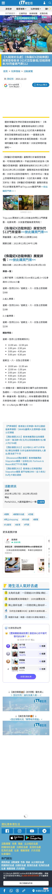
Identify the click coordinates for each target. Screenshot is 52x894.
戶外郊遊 (35, 850)
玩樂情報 (15, 71)
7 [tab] (20, 19)
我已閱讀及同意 (26, 883)
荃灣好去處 (35, 847)
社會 (16, 850)
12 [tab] (33, 19)
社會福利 (5, 853)
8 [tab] (22, 19)
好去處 (26, 519)
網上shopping (11, 519)
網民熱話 (5, 862)
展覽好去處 (19, 514)
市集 (14, 843)
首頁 (5, 71)
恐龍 (31, 514)
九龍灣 (41, 501)
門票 (27, 524)
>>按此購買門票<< (34, 231)
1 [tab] (20, 16)
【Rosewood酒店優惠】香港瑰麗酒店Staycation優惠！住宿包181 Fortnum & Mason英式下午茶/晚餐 (24, 461)
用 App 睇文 (42, 84)
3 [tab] (25, 16)
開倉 (20, 843)
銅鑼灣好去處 (8, 847)
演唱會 (8, 8)
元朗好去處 (22, 847)
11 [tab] (30, 19)
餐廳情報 (24, 850)
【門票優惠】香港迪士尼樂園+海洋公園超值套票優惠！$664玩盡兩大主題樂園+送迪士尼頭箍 (25, 429)
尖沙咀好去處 (31, 843)
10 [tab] (28, 19)
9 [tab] (25, 19)
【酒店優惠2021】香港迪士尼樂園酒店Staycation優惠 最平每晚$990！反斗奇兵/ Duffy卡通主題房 (25, 471)
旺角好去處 (7, 850)
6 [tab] (33, 16)
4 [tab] (28, 16)
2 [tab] (22, 16)
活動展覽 (28, 71)
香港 (18, 524)
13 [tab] (26, 22)
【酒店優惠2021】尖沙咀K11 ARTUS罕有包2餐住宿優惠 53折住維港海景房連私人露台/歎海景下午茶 (25, 450)
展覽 (36, 519)
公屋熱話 (23, 13)
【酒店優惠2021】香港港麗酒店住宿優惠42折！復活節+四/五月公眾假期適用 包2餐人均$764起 (25, 440)
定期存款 (44, 13)
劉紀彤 (10, 78)
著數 (7, 514)
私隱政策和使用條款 (30, 875)
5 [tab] (30, 16)
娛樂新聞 (33, 13)
